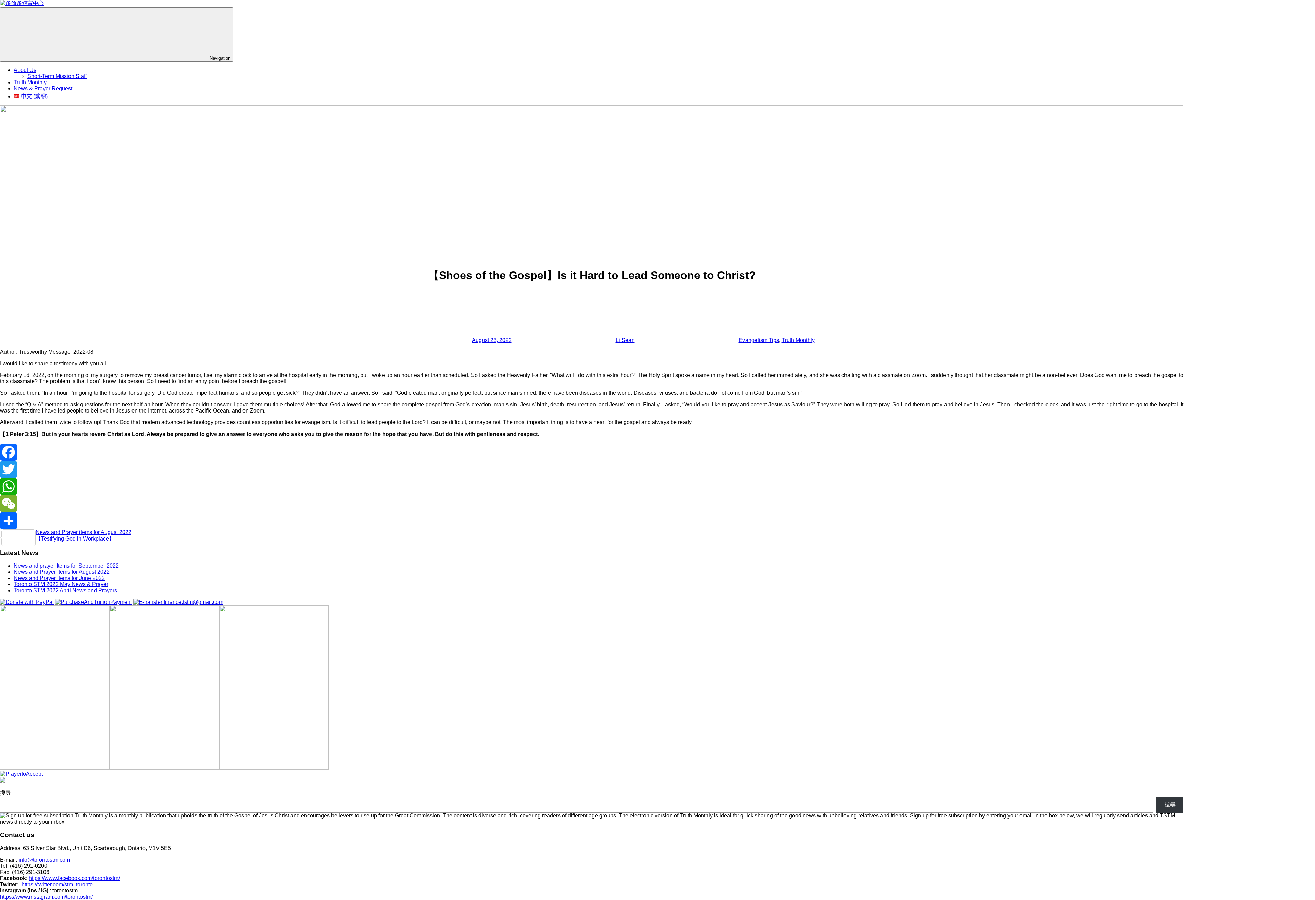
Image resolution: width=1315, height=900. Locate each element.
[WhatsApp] (592, 486)
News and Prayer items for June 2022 (59, 578)
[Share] (592, 520)
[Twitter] (592, 469)
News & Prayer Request (43, 88)
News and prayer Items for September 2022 (66, 566)
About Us (25, 70)
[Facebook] (592, 452)
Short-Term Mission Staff (57, 76)
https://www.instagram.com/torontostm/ (46, 897)
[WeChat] (592, 503)
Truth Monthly (30, 82)
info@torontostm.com (44, 860)
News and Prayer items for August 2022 (84, 532)
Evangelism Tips (759, 340)
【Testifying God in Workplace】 (75, 539)
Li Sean (625, 340)
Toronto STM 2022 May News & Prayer (61, 584)
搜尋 (5, 793)
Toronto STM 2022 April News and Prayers (65, 590)
